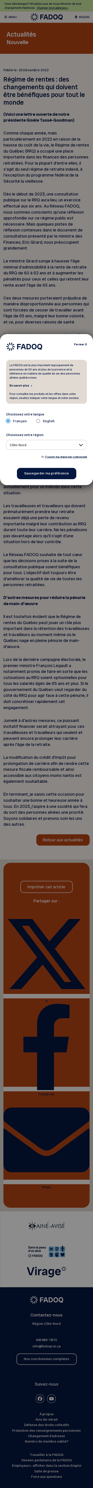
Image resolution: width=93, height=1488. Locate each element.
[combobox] (46, 445)
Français (20, 421)
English (49, 421)
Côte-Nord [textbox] (18, 445)
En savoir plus (19, 385)
